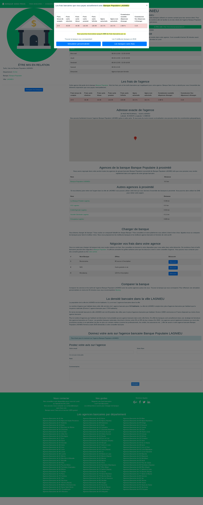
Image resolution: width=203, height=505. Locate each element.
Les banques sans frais (124, 44)
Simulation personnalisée (79, 44)
